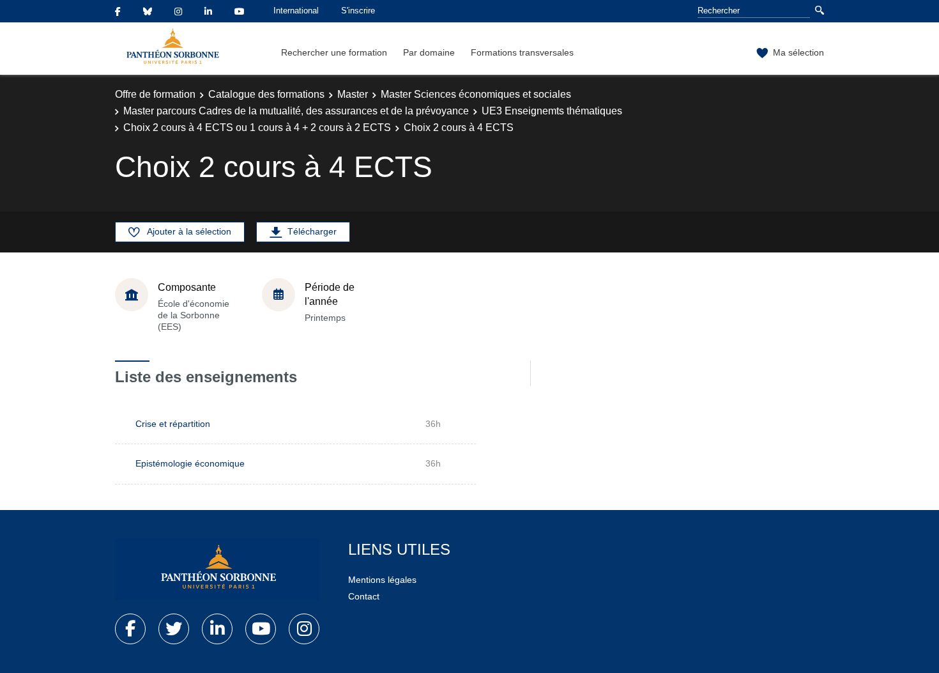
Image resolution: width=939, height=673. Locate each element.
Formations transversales (522, 52)
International (296, 10)
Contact (363, 596)
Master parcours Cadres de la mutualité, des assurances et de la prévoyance (296, 110)
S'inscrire (358, 10)
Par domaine (429, 52)
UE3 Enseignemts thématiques (552, 110)
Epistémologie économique (190, 463)
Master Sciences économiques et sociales (476, 94)
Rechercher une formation (334, 52)
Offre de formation (155, 94)
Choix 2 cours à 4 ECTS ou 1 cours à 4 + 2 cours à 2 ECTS (257, 127)
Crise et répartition (172, 424)
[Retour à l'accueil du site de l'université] (217, 569)
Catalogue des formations (266, 94)
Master (352, 94)
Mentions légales (382, 580)
